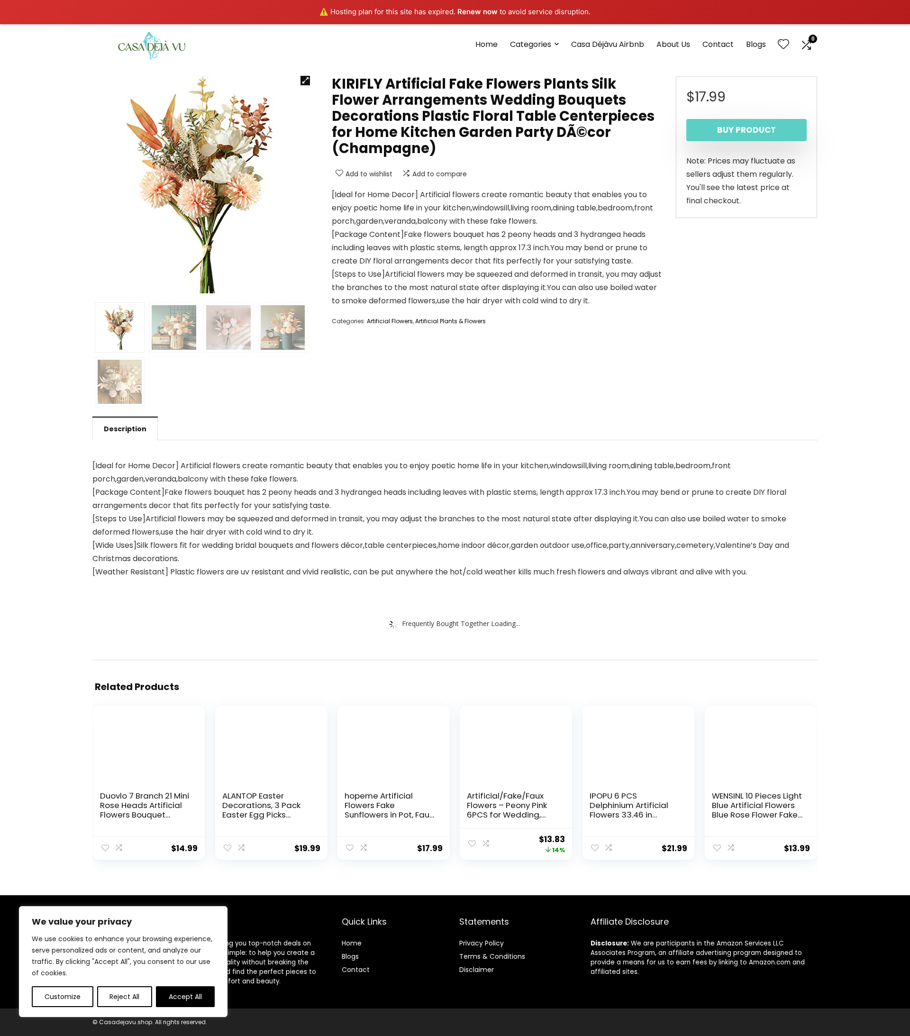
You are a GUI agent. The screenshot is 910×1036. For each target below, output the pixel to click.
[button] (305, 80)
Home (486, 44)
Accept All (185, 996)
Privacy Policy (481, 943)
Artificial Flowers (390, 321)
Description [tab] (125, 429)
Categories (530, 44)
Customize (63, 996)
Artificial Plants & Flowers (450, 321)
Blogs (756, 44)
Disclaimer (476, 969)
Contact (718, 44)
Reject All (124, 996)
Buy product (746, 130)
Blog (348, 956)
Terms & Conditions (492, 956)
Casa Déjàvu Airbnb (607, 44)
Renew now (477, 11)
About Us (673, 44)
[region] (123, 961)
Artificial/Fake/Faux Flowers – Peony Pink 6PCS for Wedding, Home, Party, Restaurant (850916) (507, 814)
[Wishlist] (783, 45)
